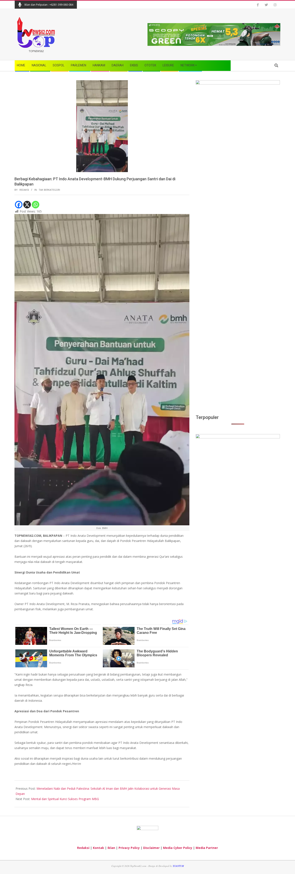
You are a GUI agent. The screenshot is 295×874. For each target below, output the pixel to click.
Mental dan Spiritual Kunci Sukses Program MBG (65, 799)
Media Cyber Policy (177, 848)
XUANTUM (178, 866)
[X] (27, 204)
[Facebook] (18, 204)
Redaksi (83, 848)
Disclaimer (151, 848)
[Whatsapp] (35, 204)
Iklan (111, 848)
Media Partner (207, 848)
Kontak (98, 848)
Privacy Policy (129, 848)
